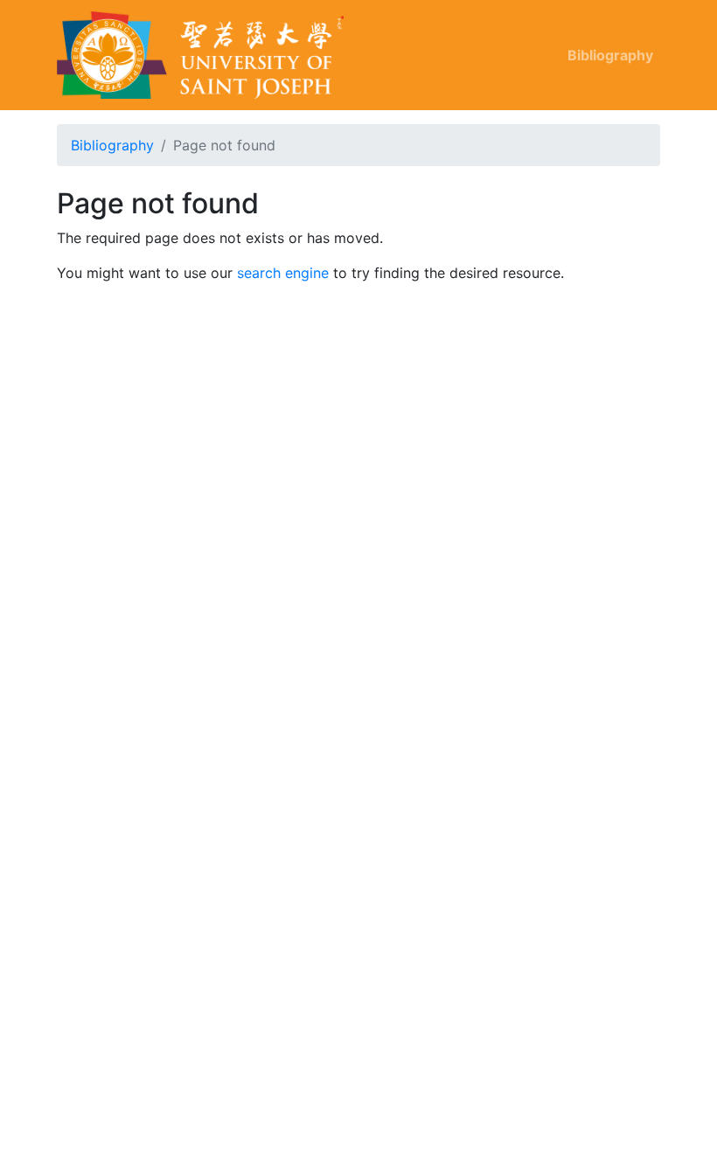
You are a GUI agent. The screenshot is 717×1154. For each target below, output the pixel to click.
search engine (283, 273)
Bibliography (610, 55)
